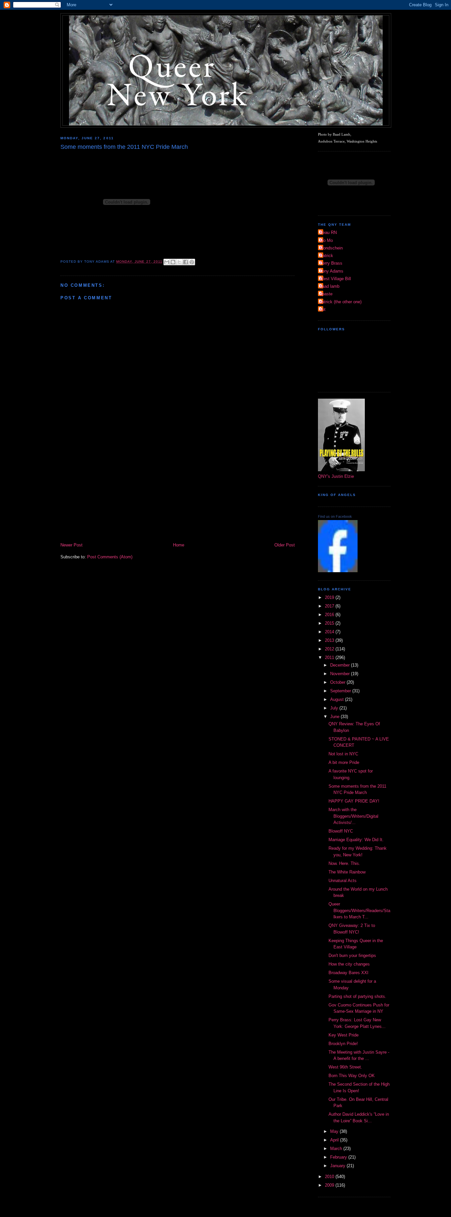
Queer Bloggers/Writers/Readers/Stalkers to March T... (359, 910)
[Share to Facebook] (185, 262)
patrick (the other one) (341, 301)
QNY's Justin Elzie (336, 476)
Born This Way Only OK (352, 1075)
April (335, 1139)
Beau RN (328, 232)
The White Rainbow (347, 872)
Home (178, 545)
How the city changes (349, 964)
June (335, 716)
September (341, 690)
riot (323, 309)
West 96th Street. (345, 1067)
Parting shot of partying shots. (357, 996)
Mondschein (331, 248)
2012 (330, 648)
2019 (330, 597)
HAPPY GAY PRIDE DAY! (354, 801)
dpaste (326, 293)
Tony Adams (331, 271)
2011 (330, 657)
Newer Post (71, 545)
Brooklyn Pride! (343, 1043)
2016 (330, 614)
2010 (330, 1176)
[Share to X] (179, 262)
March (336, 1148)
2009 (330, 1185)
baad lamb (329, 286)
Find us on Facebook (335, 516)
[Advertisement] (177, 492)
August (337, 699)
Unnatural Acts (343, 880)
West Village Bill (335, 278)
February (339, 1157)
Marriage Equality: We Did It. (356, 839)
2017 (330, 606)
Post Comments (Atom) (109, 556)
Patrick (326, 255)
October (338, 682)
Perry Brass (331, 263)
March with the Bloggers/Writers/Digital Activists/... (353, 816)
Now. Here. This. (344, 863)
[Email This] (166, 262)
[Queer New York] (338, 570)
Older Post (284, 545)
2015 (330, 623)
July (334, 708)
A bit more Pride (344, 762)
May (335, 1131)
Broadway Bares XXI (348, 972)
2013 (330, 640)
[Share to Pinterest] (192, 262)
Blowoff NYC (341, 831)
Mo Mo (326, 240)
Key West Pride (344, 1035)
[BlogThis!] (173, 262)
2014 (330, 631)
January (338, 1165)
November (340, 673)
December (340, 665)
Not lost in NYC (343, 753)
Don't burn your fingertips (352, 955)
